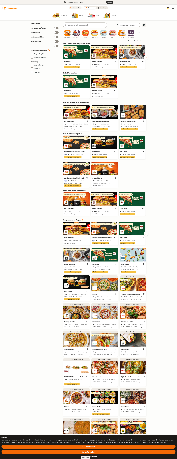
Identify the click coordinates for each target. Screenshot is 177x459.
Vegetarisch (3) (39, 65)
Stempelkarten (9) (40, 57)
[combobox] (87, 25)
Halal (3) (37, 72)
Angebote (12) (39, 54)
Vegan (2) (37, 68)
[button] (9, 7)
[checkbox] (67, 34)
